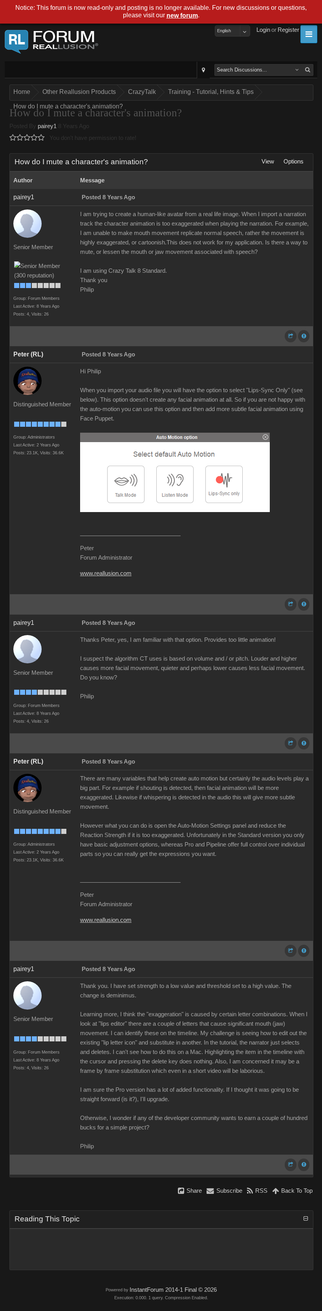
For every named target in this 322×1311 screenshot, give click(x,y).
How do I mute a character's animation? (68, 106)
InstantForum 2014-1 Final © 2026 (173, 1290)
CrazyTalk (142, 91)
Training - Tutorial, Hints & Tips (211, 91)
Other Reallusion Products (79, 91)
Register (288, 30)
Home (21, 91)
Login (263, 30)
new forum (182, 15)
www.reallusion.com (106, 573)
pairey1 (47, 126)
